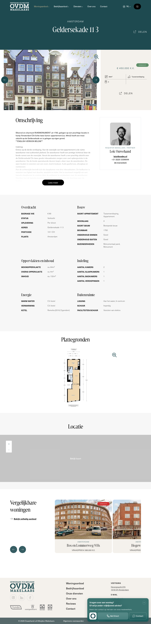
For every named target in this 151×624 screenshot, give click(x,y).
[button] (48, 108)
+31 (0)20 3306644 (120, 159)
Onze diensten (74, 593)
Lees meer (53, 182)
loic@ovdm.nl (120, 156)
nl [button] (127, 6)
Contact (103, 6)
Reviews (71, 603)
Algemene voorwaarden (73, 620)
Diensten (77, 6)
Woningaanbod (41, 6)
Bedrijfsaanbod (60, 6)
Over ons (91, 6)
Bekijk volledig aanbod (25, 518)
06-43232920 (120, 162)
